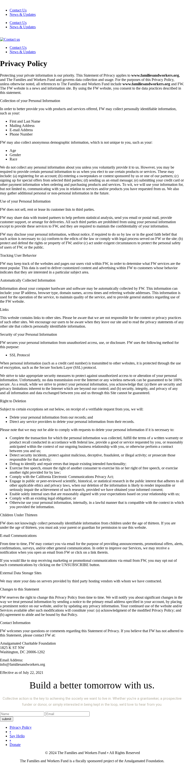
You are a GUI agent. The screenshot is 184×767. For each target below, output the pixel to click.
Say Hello (17, 736)
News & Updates (23, 14)
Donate (15, 745)
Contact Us (18, 10)
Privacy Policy (21, 727)
